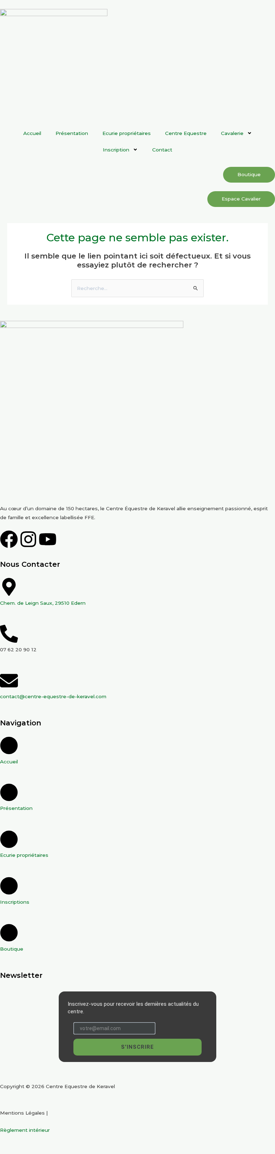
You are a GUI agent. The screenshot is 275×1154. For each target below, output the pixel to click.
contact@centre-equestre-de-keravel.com (53, 696)
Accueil (32, 133)
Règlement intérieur (25, 1130)
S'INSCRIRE (137, 1047)
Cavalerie (232, 133)
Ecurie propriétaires (126, 133)
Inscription (116, 150)
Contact (162, 150)
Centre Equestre (186, 133)
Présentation (72, 133)
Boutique (11, 949)
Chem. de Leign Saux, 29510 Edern (43, 603)
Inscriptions (14, 902)
